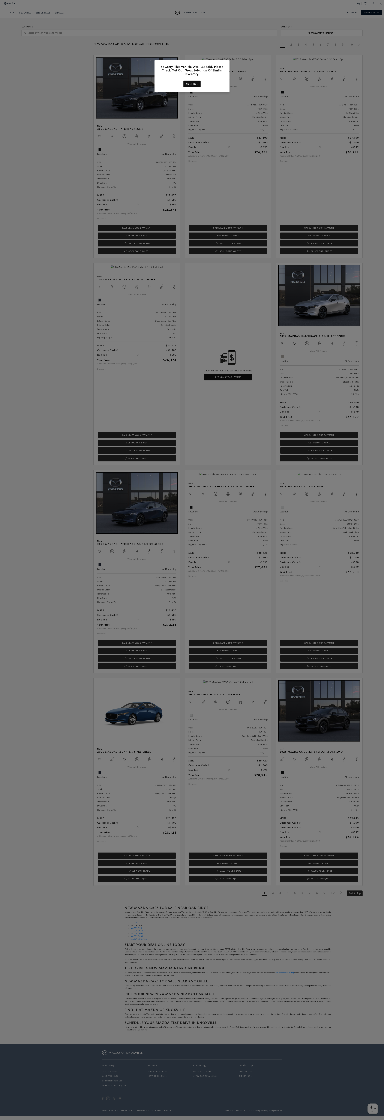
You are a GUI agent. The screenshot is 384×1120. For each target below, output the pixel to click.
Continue (192, 84)
